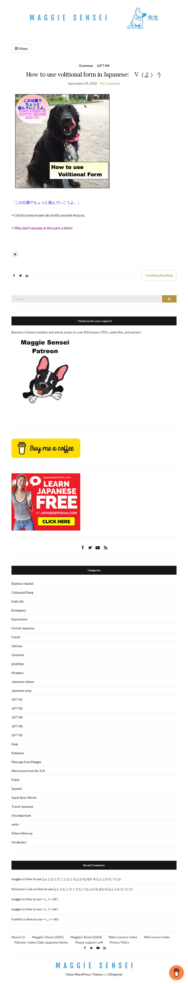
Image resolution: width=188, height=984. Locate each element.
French (15, 637)
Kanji (14, 744)
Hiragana (17, 673)
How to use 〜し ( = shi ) (42, 899)
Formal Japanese (22, 628)
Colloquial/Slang (22, 592)
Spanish (16, 789)
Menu (23, 48)
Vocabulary (19, 842)
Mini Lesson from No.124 (28, 771)
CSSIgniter (115, 974)
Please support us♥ (89, 942)
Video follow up (22, 833)
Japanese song (21, 690)
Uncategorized (21, 815)
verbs (15, 824)
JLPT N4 (103, 65)
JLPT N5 (17, 735)
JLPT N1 (17, 699)
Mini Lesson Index (157, 937)
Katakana (17, 753)
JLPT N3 (17, 717)
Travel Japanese (22, 806)
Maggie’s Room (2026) (86, 937)
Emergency (18, 610)
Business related (22, 583)
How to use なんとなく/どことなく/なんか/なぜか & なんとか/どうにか (73, 879)
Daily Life (17, 601)
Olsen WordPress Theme (83, 974)
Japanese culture (22, 682)
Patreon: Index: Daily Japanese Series (41, 942)
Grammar (86, 65)
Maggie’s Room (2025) (48, 937)
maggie (16, 879)
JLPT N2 (17, 708)
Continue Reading (159, 275)
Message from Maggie (26, 762)
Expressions (19, 619)
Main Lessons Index (123, 937)
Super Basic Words (24, 797)
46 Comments (110, 83)
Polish (15, 780)
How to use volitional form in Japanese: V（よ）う (94, 74)
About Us (18, 937)
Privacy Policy (119, 942)
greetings (17, 664)
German (16, 646)
